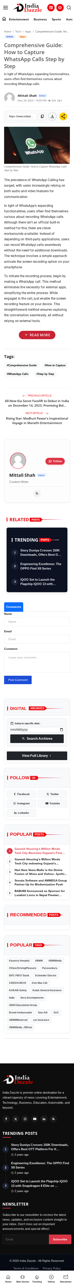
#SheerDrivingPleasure (22, 968)
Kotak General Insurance (47, 990)
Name (8, 613)
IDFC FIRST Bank (19, 975)
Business (40, 19)
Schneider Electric (46, 975)
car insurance (41, 1020)
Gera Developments (32, 997)
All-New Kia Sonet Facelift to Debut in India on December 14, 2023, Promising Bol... (37, 403)
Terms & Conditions (26, 1268)
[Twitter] (15, 1119)
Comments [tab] (13, 606)
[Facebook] (6, 1119)
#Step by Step (45, 374)
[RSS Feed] (37, 493)
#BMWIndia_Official (20, 1027)
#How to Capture (55, 365)
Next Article (34, 413)
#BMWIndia (55, 960)
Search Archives (37, 739)
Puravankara (49, 968)
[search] (69, 7)
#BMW (39, 960)
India (12, 997)
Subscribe (60, 1239)
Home (7, 31)
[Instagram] (25, 1119)
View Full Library (37, 756)
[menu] (5, 8)
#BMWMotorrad (18, 1020)
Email (8, 631)
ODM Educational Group (23, 1005)
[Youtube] (34, 1119)
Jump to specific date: (25, 723)
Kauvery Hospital (19, 960)
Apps (28, 31)
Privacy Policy (52, 1268)
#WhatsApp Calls (17, 374)
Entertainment (19, 19)
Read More (37, 334)
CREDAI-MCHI (17, 982)
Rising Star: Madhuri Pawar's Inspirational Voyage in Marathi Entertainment (37, 420)
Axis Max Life (39, 982)
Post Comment (18, 679)
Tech (18, 31)
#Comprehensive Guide (22, 365)
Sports (56, 19)
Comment (10, 648)
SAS (56, 1012)
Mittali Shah (22, 475)
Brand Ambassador (20, 1012)
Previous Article (39, 395)
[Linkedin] (44, 1119)
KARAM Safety (18, 990)
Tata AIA (43, 1012)
